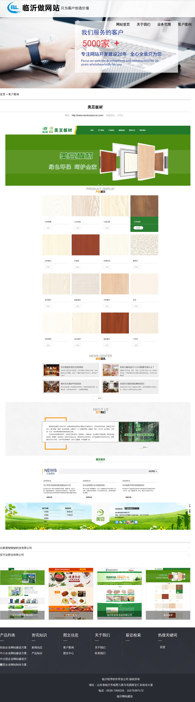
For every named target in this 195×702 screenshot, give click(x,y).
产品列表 (7, 635)
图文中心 (68, 653)
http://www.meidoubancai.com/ (87, 115)
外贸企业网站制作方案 (13, 664)
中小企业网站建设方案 (13, 653)
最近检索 (133, 635)
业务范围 (164, 24)
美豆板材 (95, 107)
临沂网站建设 (125, 696)
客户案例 (185, 24)
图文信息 (70, 635)
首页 (2, 94)
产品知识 (37, 653)
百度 (162, 647)
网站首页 (123, 24)
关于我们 (143, 24)
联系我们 (100, 653)
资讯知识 (39, 635)
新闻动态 (37, 647)
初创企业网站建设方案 (13, 647)
